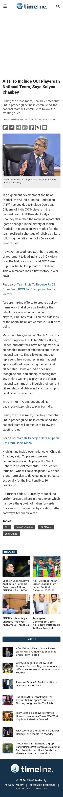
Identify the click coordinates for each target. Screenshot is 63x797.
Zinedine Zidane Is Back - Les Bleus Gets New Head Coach (36, 684)
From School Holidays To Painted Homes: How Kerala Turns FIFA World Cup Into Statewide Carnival (37, 716)
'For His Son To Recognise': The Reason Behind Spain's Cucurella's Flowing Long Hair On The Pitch (35, 700)
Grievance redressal (42, 785)
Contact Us (23, 788)
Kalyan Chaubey (24, 527)
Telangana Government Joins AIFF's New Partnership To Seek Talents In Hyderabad (46, 623)
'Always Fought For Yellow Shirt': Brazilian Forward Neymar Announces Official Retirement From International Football (38, 667)
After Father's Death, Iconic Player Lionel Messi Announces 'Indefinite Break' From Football (36, 651)
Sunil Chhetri (11, 533)
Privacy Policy (14, 785)
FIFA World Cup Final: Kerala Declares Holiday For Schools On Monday (37, 732)
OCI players (46, 527)
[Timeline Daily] (32, 6)
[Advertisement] (31, 43)
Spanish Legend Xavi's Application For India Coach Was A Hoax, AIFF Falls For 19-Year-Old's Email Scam (16, 585)
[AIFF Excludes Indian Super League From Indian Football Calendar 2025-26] (46, 566)
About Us (41, 788)
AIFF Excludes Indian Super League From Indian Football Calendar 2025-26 (45, 585)
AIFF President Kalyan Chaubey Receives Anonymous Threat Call (16, 621)
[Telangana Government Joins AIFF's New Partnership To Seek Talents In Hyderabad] (16, 604)
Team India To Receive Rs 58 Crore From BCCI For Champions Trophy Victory (29, 289)
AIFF (7, 527)
